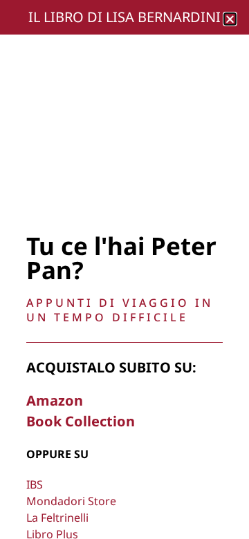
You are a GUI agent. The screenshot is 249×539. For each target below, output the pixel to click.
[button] (230, 19)
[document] (124, 269)
